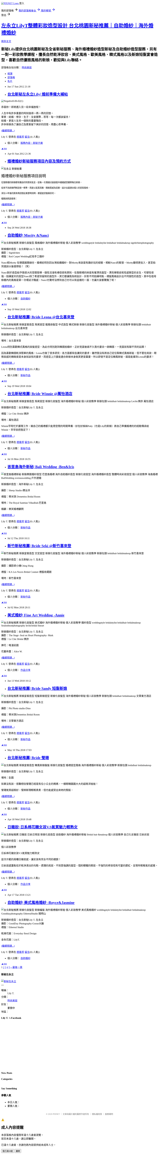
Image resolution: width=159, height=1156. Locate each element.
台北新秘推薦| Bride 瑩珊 (28, 758)
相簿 (9, 73)
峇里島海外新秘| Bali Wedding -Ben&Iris (40, 467)
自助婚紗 (25, 298)
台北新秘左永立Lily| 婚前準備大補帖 (37, 94)
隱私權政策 (97, 1114)
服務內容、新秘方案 (31, 143)
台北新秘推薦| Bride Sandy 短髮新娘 (37, 688)
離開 (18, 1151)
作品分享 (25, 670)
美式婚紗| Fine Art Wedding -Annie (35, 615)
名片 (9, 81)
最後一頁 (17, 967)
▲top (4, 148)
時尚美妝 (27, 67)
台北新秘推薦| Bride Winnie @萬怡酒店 (39, 394)
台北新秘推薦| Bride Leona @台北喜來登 (40, 317)
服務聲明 (109, 1114)
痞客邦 (20, 136)
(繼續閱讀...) (8, 130)
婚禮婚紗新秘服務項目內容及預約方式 (39, 161)
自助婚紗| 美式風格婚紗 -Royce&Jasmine (41, 903)
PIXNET (56, 1114)
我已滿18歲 (7, 1151)
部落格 (11, 77)
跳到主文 (6, 41)
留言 (27, 136)
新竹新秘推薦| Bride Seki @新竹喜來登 (39, 546)
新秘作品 (25, 375)
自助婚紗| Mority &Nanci (28, 235)
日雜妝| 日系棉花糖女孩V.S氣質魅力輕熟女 (42, 827)
